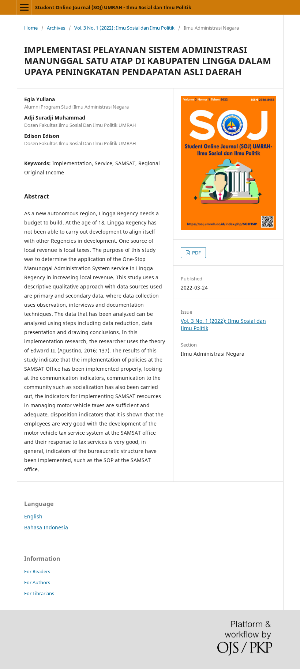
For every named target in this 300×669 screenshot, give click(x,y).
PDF (196, 252)
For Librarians (39, 593)
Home (31, 27)
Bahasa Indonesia (46, 527)
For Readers (37, 571)
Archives (56, 27)
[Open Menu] (24, 7)
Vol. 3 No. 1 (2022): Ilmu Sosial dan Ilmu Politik (124, 27)
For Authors (37, 582)
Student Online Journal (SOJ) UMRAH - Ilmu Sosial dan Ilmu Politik (113, 7)
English (33, 516)
